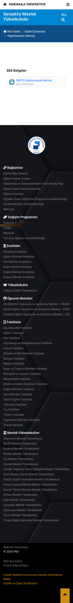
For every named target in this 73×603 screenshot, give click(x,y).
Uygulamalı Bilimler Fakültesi (21, 420)
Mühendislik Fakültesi (17, 379)
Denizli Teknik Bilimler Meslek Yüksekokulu (30, 489)
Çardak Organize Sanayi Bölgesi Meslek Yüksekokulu (36, 469)
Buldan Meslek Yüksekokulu (20, 454)
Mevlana (8, 233)
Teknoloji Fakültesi (15, 404)
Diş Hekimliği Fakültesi (17, 328)
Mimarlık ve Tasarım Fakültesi (22, 374)
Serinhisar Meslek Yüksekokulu (22, 510)
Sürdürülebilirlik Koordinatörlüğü (23, 204)
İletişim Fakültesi (13, 363)
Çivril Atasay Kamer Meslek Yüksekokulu (28, 474)
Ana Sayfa (14, 31)
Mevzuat (8, 209)
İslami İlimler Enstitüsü (17, 267)
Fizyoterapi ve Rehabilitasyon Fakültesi (27, 343)
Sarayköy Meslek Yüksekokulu (19, 17)
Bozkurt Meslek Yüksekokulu (21, 448)
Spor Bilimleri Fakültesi (17, 394)
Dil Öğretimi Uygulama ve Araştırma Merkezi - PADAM (36, 304)
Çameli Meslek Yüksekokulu (20, 464)
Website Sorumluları (16, 547)
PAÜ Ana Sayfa (12, 561)
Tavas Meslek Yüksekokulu (20, 515)
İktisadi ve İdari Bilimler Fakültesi (23, 353)
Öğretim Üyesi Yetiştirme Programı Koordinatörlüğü (35, 199)
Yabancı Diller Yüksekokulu (20, 290)
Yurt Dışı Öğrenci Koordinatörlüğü (24, 238)
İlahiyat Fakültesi (14, 358)
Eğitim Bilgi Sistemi (15, 173)
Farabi (7, 228)
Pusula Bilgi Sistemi (15, 565)
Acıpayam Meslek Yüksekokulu (22, 438)
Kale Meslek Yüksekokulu (19, 500)
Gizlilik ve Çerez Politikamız (20, 583)
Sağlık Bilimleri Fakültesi (18, 389)
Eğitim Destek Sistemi (17, 178)
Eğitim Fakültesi (13, 333)
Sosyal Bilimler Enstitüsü (18, 277)
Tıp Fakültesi (11, 409)
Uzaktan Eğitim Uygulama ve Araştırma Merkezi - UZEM (37, 314)
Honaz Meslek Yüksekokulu (20, 494)
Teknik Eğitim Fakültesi (17, 399)
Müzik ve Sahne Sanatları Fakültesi (25, 384)
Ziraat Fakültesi (13, 425)
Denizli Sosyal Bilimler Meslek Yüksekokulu (30, 484)
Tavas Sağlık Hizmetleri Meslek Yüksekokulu (31, 520)
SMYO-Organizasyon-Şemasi (34, 80)
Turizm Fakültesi (13, 414)
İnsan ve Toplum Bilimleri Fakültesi (25, 368)
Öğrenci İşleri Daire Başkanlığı (22, 188)
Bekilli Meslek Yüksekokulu (20, 443)
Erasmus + (10, 222)
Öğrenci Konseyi (13, 194)
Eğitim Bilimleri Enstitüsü (19, 256)
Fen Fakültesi (11, 338)
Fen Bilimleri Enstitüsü (17, 261)
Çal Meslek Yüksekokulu (18, 459)
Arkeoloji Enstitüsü (15, 251)
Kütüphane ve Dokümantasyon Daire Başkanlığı (33, 183)
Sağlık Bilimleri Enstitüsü (18, 272)
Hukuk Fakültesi (13, 348)
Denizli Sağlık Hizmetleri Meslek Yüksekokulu (31, 479)
